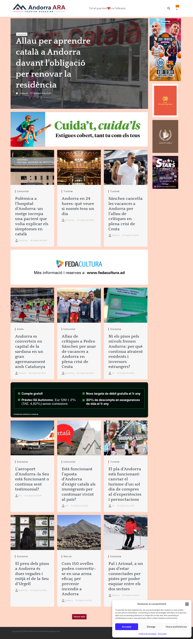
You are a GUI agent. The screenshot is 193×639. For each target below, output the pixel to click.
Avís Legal (162, 634)
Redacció (23, 93)
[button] (186, 603)
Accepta (126, 626)
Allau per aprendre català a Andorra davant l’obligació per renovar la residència (53, 63)
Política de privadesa (147, 634)
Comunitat (22, 34)
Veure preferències (176, 626)
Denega (151, 626)
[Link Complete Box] (32, 198)
